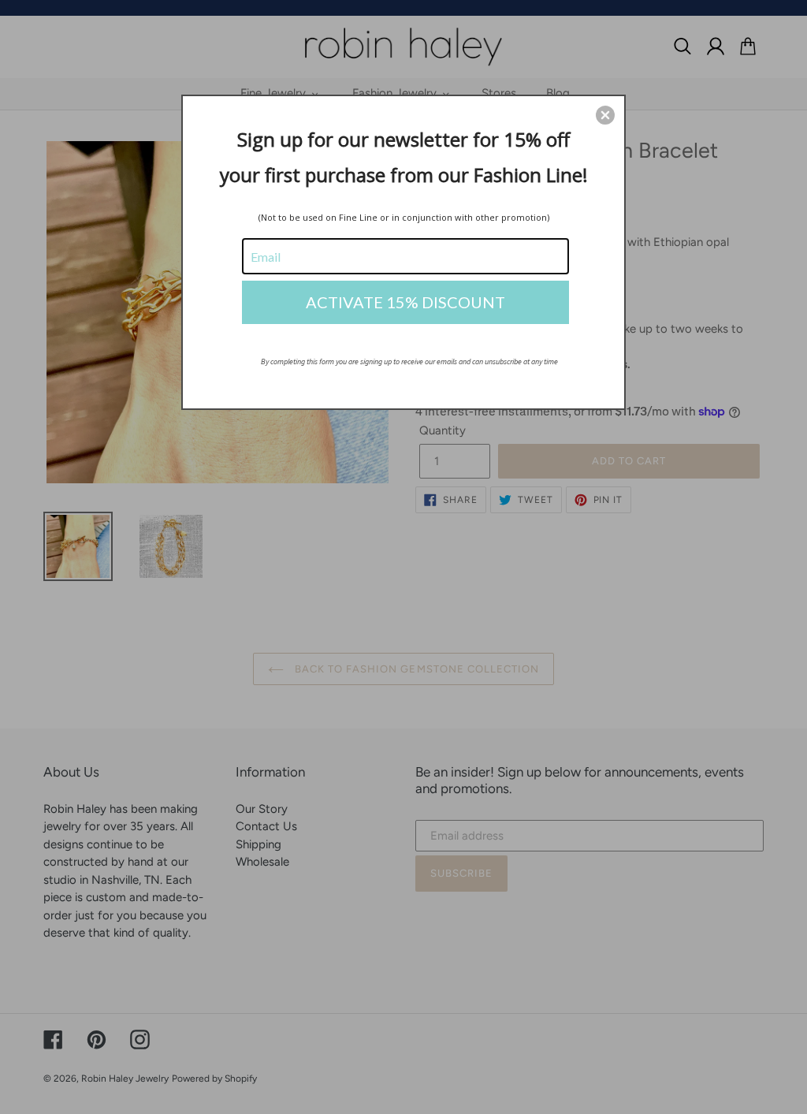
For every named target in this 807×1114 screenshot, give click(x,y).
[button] (605, 115)
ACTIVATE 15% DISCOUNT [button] (405, 301)
